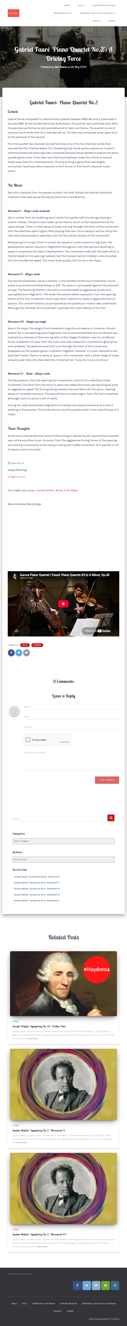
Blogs (25, 645)
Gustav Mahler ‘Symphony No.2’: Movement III (37, 894)
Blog (80, 5)
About (67, 5)
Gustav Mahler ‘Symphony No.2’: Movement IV (37, 888)
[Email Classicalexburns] (96, 1285)
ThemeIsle (114, 1319)
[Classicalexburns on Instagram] (115, 1285)
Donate (111, 21)
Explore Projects (61, 13)
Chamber (37, 645)
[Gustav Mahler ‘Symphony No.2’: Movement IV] (63, 1188)
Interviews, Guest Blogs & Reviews (97, 13)
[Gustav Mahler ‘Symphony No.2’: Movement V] (63, 1084)
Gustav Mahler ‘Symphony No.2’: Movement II (36, 900)
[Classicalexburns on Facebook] (77, 1285)
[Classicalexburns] (13, 13)
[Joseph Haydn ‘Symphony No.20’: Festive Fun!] (63, 983)
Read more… (33, 1038)
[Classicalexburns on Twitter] (86, 1285)
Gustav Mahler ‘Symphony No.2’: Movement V (36, 882)
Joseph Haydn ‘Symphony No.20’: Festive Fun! (37, 876)
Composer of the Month (103, 5)
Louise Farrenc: (45, 490)
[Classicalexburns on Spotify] (105, 1285)
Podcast (97, 21)
